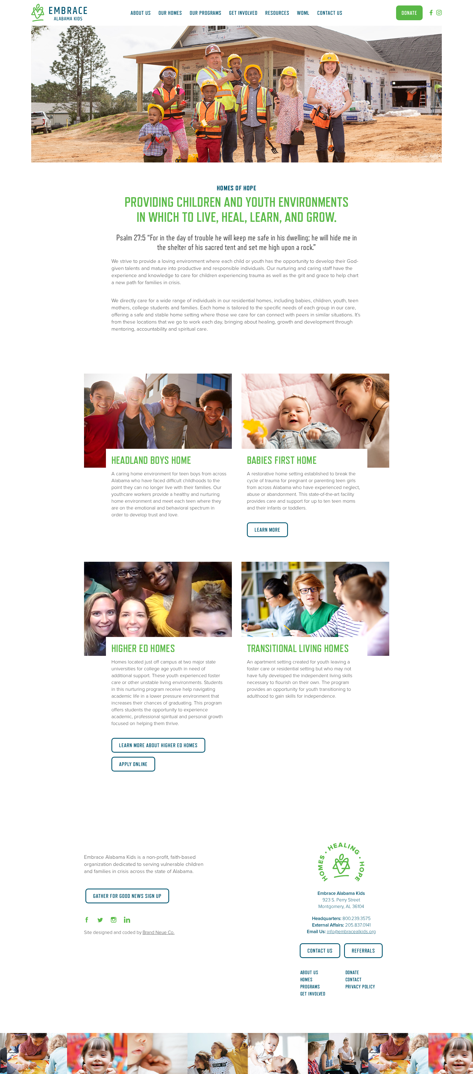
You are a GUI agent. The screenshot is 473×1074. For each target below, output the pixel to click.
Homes (306, 979)
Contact (353, 979)
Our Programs (205, 13)
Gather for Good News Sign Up (127, 896)
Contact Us (329, 13)
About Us (141, 13)
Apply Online (133, 764)
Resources (277, 13)
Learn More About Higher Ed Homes (158, 745)
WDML (303, 13)
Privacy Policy (360, 986)
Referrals (363, 951)
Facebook (431, 12)
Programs (310, 986)
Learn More (267, 530)
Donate (409, 13)
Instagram (439, 12)
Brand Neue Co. (159, 932)
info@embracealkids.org (351, 932)
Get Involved (243, 13)
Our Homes (170, 13)
